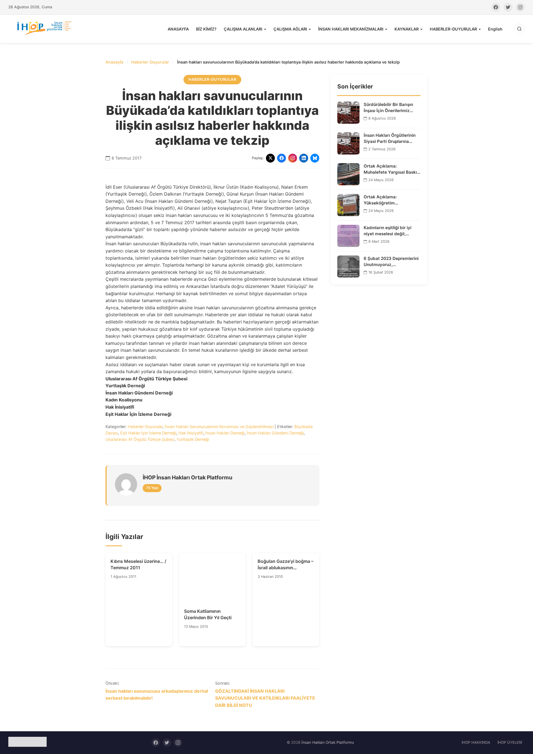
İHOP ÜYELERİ (509, 742)
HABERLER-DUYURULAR (453, 29)
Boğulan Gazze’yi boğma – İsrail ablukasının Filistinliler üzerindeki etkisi (285, 564)
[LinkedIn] (303, 158)
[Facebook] (495, 7)
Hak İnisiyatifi (190, 433)
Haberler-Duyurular (150, 62)
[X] (270, 158)
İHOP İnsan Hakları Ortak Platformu (187, 477)
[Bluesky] (314, 158)
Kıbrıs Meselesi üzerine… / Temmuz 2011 (138, 564)
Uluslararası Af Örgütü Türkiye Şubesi (139, 439)
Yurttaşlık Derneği (193, 439)
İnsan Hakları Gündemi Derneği (275, 433)
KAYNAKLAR (406, 29)
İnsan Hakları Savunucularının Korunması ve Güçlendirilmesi (219, 426)
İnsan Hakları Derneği (225, 433)
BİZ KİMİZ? (206, 29)
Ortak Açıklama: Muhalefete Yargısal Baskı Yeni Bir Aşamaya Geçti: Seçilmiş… (390, 169)
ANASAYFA (178, 29)
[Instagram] (520, 7)
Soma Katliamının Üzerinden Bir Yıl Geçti (208, 614)
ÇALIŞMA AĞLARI (290, 29)
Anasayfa (114, 62)
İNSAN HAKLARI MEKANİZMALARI (350, 29)
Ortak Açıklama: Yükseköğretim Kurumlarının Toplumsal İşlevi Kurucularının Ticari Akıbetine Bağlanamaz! (389, 200)
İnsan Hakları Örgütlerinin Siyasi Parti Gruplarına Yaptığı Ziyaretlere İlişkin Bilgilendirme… (390, 138)
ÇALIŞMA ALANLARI (243, 29)
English (495, 29)
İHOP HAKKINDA (476, 742)
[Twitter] (508, 7)
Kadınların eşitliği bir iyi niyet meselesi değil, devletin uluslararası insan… (392, 231)
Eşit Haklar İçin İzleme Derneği (148, 433)
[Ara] (519, 29)
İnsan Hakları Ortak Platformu (327, 742)
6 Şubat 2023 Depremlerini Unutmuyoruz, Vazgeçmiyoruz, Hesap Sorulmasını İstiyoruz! (391, 261)
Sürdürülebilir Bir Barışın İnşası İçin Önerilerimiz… (388, 107)
